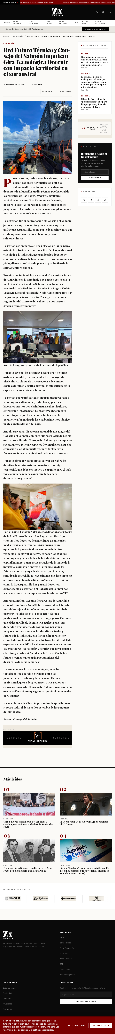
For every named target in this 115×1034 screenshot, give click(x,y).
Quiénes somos (9, 988)
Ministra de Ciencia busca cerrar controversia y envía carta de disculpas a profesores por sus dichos (69, 3)
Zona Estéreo (63, 22)
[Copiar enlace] (105, 200)
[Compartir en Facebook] (91, 200)
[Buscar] (103, 12)
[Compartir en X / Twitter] (84, 200)
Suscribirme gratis (86, 1001)
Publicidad (7, 993)
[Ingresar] (109, 12)
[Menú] (5, 12)
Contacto (7, 998)
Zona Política (17, 22)
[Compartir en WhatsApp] (98, 200)
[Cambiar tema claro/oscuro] (96, 12)
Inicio (7, 22)
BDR (76, 22)
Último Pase (85, 22)
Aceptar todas (101, 1025)
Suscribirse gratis (95, 29)
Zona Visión (48, 22)
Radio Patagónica (101, 22)
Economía (18, 36)
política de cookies (19, 1030)
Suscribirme (95, 178)
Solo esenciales (77, 1025)
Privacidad (7, 1004)
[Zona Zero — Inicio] (57, 12)
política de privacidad (43, 1030)
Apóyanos (7, 1009)
